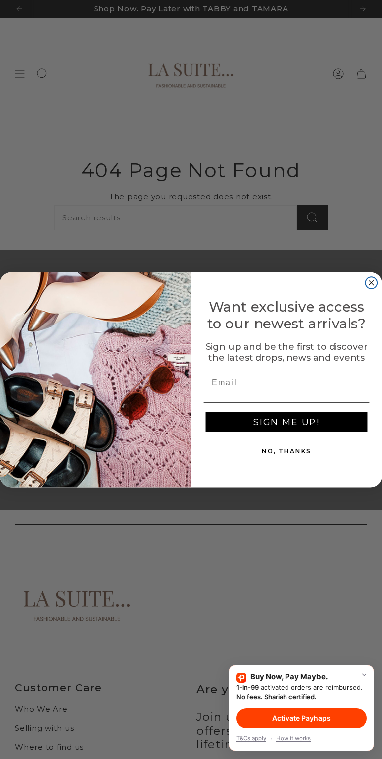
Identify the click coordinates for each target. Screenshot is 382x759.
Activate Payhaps (301, 718)
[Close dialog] (372, 283)
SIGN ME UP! (286, 422)
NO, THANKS (286, 451)
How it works (293, 738)
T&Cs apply (251, 738)
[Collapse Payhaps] (364, 674)
